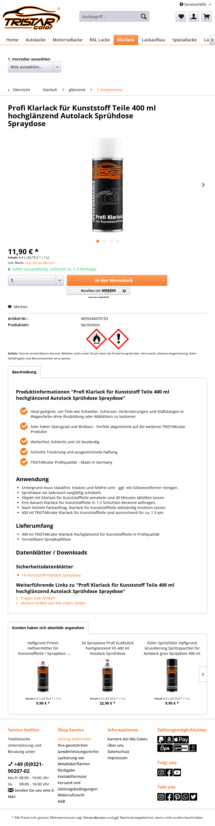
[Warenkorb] (206, 16)
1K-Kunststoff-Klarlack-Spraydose (51, 575)
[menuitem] (114, 16)
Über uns (116, 745)
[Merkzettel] (181, 16)
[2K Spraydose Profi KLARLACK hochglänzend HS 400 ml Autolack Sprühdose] (107, 675)
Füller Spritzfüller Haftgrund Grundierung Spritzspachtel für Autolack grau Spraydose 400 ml (172, 648)
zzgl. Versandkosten (40, 262)
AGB (61, 801)
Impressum (117, 757)
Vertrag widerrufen (75, 738)
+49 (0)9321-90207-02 (25, 767)
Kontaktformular (72, 776)
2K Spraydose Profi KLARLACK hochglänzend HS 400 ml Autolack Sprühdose (108, 648)
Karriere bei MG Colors (128, 738)
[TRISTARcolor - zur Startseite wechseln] (31, 17)
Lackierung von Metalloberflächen (74, 761)
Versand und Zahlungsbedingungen (78, 785)
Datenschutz (119, 751)
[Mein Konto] (194, 16)
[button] (98, 293)
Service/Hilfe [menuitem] (195, 4)
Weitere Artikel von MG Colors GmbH (52, 603)
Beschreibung (24, 371)
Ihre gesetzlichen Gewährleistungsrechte (78, 748)
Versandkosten (94, 817)
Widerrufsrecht (71, 794)
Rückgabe (66, 770)
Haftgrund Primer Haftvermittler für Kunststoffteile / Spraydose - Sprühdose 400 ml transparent (43, 648)
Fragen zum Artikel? (38, 598)
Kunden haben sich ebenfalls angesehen (48, 627)
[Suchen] (143, 16)
